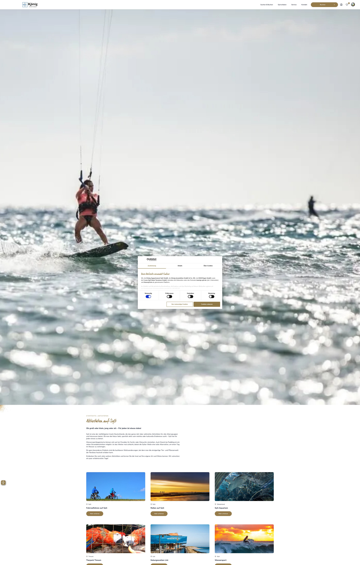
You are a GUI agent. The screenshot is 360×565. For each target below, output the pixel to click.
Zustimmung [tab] (152, 265)
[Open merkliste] (347, 5)
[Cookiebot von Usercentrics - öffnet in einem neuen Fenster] (148, 259)
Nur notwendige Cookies (180, 304)
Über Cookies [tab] (208, 265)
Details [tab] (180, 265)
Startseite (91, 416)
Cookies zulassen (207, 304)
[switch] (169, 296)
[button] (266, 4)
